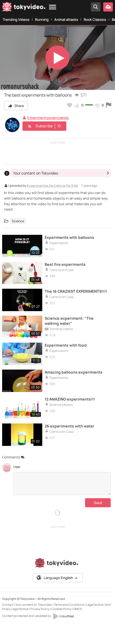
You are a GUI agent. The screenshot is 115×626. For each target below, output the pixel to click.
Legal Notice (94, 605)
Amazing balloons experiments (73, 372)
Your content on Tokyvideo (33, 605)
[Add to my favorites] (69, 105)
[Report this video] (108, 105)
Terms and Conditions (69, 605)
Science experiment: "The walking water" (69, 321)
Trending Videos (16, 19)
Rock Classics (95, 19)
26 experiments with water (69, 426)
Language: (58, 577)
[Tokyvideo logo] (23, 8)
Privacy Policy (39, 609)
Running (42, 19)
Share (19, 105)
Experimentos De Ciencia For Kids (52, 186)
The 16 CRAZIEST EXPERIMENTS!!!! (76, 291)
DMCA (78, 609)
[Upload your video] (108, 6)
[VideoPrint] (63, 616)
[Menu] (53, 7)
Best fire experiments (65, 264)
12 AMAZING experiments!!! (70, 399)
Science (18, 221)
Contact (7, 605)
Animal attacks (66, 19)
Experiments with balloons (69, 237)
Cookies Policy (61, 609)
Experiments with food (66, 345)
